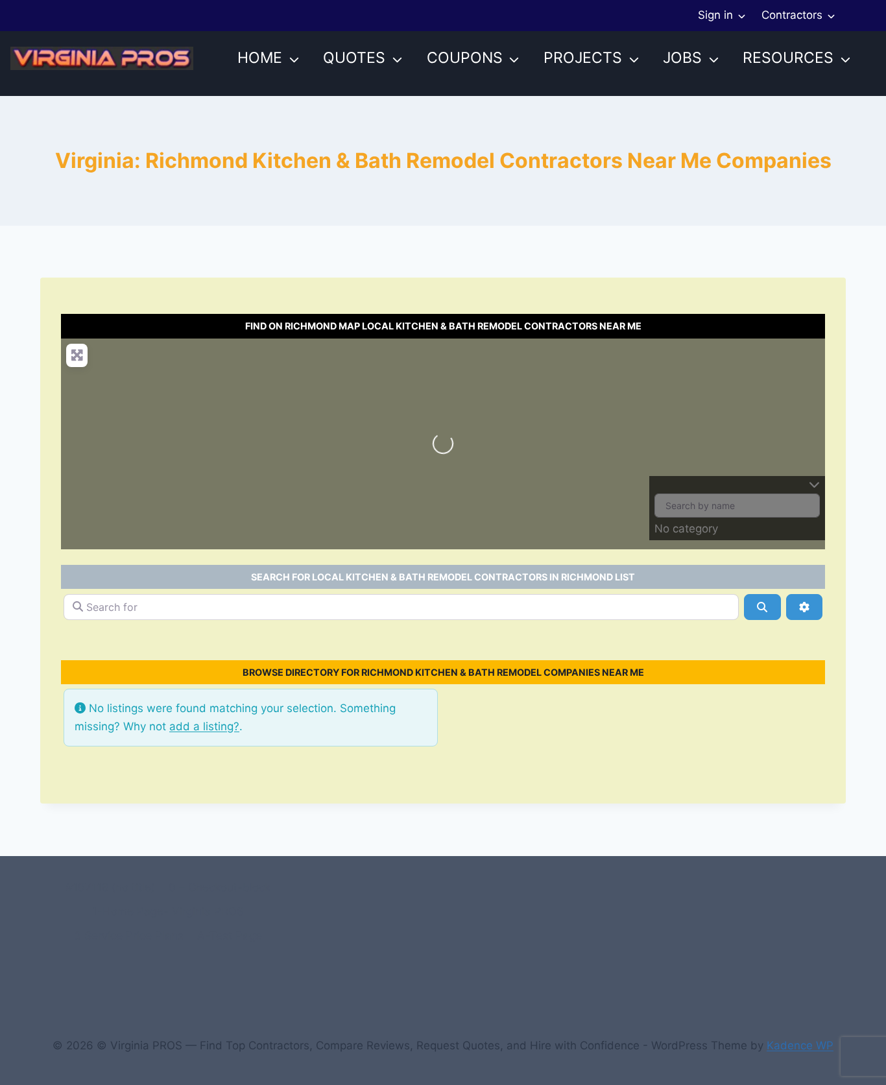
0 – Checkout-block (219, 887)
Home (259, 58)
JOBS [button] (682, 58)
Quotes (354, 58)
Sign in (715, 14)
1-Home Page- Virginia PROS (168, 911)
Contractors (791, 14)
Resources (788, 58)
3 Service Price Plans (129, 935)
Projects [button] (583, 58)
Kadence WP (800, 1045)
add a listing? (204, 726)
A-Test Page (229, 935)
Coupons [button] (465, 58)
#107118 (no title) (110, 887)
